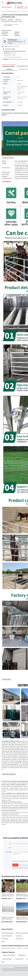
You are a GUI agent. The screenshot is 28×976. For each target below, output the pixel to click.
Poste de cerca (19, 938)
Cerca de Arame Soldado (7, 933)
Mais (3, 962)
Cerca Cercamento (7, 959)
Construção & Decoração (11, 11)
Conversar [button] (15, 24)
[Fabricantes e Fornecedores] (14, 2)
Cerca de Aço (19, 936)
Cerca (19, 11)
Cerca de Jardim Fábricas (9, 955)
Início (3, 11)
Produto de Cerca (19, 959)
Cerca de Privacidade (7, 936)
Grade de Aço (5, 938)
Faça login (5, 59)
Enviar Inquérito (8, 25)
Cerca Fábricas (22, 955)
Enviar (15, 865)
